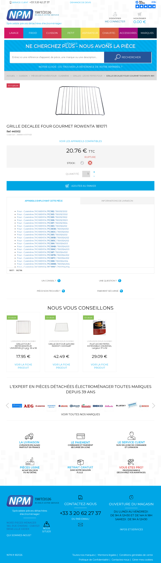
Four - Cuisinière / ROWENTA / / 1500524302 (42, 252)
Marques (147, 32)
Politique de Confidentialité (94, 559)
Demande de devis (80, 2)
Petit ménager (71, 34)
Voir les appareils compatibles (80, 141)
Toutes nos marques (83, 555)
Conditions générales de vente (136, 555)
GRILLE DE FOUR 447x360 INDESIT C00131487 (61, 345)
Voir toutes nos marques (80, 414)
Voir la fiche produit (23, 366)
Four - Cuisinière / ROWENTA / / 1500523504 (42, 223)
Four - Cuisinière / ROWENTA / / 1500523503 (42, 220)
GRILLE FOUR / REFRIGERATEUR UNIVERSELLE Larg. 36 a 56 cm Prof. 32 (23, 347)
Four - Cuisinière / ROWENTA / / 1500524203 (42, 243)
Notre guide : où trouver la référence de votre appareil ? (80, 66)
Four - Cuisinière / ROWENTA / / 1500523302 (42, 214)
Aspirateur (90, 32)
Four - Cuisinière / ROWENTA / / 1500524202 (42, 234)
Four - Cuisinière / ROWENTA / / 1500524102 (42, 226)
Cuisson (52, 32)
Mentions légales (107, 555)
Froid (33, 32)
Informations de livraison (117, 200)
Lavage (14, 32)
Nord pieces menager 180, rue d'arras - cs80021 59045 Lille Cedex (23, 525)
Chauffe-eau (109, 34)
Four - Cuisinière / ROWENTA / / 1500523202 (42, 211)
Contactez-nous (120, 559)
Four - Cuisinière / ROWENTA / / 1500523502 (42, 217)
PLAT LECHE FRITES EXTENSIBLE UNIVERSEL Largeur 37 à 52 (99, 346)
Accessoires (128, 32)
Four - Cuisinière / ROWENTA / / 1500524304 (42, 261)
